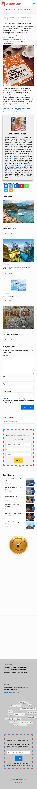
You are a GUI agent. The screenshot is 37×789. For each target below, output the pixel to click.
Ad (4, 376)
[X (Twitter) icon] (17, 782)
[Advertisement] (18, 595)
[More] (11, 190)
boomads (7, 111)
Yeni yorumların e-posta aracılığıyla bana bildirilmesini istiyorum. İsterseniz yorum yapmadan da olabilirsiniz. (18, 400)
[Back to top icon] (33, 785)
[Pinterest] (21, 186)
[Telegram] (6, 190)
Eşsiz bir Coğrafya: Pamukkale (11, 296)
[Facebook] (6, 186)
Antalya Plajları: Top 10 (9, 228)
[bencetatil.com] (11, 2)
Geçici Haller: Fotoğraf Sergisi (11, 334)
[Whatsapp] (26, 186)
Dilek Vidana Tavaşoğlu (19, 17)
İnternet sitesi (7, 391)
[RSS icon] (21, 782)
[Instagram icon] (19, 782)
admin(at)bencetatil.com (11, 692)
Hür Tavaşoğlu (14, 158)
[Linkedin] (16, 186)
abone (5, 402)
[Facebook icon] (15, 782)
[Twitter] (11, 186)
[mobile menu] (34, 2)
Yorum (5, 355)
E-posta (5, 384)
